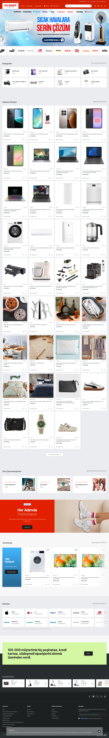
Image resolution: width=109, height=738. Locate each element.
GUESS (5, 437)
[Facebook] (89, 696)
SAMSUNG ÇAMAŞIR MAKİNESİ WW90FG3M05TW (37, 577)
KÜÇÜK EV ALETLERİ (70, 71)
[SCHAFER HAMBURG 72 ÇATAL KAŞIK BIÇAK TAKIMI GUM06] (94, 309)
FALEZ (31, 322)
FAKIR (5, 284)
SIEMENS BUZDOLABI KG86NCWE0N (65, 248)
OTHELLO (58, 360)
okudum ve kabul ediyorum (91, 718)
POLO (31, 437)
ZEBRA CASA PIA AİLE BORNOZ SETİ (91, 363)
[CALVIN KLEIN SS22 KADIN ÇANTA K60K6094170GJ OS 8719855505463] (68, 386)
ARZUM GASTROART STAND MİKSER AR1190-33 (41, 286)
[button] (2, 43)
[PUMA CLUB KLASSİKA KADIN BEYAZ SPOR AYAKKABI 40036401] (94, 386)
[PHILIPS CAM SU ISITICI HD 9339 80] (94, 232)
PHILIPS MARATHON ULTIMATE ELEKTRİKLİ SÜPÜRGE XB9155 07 (85, 681)
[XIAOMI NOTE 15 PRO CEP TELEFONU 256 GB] (68, 118)
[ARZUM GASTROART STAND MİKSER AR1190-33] (41, 270)
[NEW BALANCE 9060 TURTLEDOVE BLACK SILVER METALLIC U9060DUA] (68, 424)
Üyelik (29, 706)
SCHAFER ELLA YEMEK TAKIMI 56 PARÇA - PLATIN (13, 363)
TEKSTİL (67, 81)
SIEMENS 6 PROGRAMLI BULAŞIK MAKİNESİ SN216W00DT (92, 210)
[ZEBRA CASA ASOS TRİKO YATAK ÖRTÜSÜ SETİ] (41, 386)
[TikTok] (101, 696)
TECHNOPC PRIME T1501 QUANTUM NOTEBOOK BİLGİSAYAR (64, 171)
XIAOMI (5, 131)
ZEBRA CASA (32, 360)
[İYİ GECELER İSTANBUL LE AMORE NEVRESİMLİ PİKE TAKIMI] (15, 386)
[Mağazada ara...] (90, 6)
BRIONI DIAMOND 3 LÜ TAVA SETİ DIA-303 (66, 324)
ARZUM (31, 284)
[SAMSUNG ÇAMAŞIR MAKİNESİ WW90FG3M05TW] (37, 561)
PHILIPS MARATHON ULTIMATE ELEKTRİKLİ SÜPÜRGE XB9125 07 (38, 681)
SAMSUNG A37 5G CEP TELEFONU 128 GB (92, 134)
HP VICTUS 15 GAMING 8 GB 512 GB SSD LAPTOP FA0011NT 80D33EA (92, 171)
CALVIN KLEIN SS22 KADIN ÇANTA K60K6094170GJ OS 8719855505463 (65, 402)
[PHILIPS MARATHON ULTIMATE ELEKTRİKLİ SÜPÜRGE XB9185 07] (53, 683)
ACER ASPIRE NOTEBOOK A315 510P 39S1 (40, 171)
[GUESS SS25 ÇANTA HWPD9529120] (15, 424)
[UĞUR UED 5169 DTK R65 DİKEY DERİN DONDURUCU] (68, 194)
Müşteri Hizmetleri (57, 706)
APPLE (13, 612)
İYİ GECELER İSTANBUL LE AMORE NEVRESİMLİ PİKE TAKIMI (15, 402)
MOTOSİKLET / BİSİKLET (19, 81)
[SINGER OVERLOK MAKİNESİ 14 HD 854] (100, 683)
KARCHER (58, 284)
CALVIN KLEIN (58, 399)
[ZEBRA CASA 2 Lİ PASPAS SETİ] (41, 347)
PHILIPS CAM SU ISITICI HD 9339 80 (91, 248)
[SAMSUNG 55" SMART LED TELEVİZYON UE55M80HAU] (93, 561)
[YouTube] (105, 696)
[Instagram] (93, 696)
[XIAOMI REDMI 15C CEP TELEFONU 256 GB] (15, 118)
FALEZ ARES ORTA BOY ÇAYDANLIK (38, 324)
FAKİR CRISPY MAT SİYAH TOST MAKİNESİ (13, 286)
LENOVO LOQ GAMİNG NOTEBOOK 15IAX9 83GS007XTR (40, 210)
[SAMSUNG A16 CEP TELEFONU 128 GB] (41, 118)
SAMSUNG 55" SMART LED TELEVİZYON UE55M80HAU (90, 578)
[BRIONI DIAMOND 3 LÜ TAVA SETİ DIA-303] (68, 309)
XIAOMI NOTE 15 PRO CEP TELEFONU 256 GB (67, 134)
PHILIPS (83, 245)
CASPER (5, 207)
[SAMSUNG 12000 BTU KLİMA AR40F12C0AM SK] (41, 232)
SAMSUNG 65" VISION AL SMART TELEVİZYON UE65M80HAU (64, 578)
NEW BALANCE (59, 437)
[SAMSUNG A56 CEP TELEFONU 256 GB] (15, 155)
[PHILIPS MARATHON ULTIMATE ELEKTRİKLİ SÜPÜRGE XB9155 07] (76, 683)
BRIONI (57, 322)
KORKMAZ (5, 322)
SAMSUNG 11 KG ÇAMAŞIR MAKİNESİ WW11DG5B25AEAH (12, 248)
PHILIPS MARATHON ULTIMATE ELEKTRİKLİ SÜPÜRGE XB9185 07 (62, 681)
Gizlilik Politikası (88, 732)
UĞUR (57, 207)
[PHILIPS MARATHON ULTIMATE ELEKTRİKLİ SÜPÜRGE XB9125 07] (29, 683)
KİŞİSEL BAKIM (95, 81)
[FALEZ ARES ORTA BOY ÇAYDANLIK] (41, 309)
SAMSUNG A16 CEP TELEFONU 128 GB (39, 134)
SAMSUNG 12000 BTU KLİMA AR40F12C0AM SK (41, 248)
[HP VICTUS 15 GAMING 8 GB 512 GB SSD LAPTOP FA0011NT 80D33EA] (94, 155)
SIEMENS (84, 207)
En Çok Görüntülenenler (8, 676)
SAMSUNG (32, 131)
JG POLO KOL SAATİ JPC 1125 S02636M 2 (39, 440)
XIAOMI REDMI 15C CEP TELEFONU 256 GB (14, 134)
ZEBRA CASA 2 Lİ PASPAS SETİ (37, 363)
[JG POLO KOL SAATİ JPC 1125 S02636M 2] (41, 424)
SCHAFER (84, 322)
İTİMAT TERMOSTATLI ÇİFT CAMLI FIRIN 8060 (15, 681)
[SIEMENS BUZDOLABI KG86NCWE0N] (68, 232)
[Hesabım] (95, 6)
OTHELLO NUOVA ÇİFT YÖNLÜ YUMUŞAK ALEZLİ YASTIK (66, 363)
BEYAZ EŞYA (15, 71)
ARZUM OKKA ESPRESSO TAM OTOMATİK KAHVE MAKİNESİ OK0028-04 (92, 287)
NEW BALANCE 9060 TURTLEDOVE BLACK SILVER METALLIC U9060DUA (66, 440)
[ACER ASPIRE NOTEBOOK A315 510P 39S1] (41, 155)
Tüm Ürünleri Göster (53, 454)
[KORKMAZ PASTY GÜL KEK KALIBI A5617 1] (15, 309)
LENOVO (31, 207)
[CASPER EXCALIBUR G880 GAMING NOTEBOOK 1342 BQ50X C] (15, 194)
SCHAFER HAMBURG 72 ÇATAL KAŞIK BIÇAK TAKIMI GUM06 (93, 325)
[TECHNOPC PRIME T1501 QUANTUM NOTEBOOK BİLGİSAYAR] (68, 155)
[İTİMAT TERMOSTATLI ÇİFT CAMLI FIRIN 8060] (6, 683)
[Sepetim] (105, 5)
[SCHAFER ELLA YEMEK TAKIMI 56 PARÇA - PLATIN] (15, 347)
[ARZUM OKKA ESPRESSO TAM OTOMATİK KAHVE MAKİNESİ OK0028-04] (94, 270)
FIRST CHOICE (6, 399)
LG (35, 612)
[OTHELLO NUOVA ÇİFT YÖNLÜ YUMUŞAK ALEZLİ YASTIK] (68, 347)
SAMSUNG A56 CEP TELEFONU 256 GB (13, 171)
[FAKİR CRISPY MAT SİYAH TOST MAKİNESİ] (15, 270)
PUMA (83, 399)
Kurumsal (5, 706)
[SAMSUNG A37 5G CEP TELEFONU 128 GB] (94, 118)
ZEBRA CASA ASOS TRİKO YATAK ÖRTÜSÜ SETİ (41, 401)
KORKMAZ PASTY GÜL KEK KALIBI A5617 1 (13, 324)
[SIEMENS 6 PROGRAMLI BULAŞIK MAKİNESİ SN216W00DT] (94, 194)
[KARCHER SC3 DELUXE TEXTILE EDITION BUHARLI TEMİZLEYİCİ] (68, 270)
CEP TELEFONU (43, 71)
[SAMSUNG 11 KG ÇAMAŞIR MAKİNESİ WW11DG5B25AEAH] (15, 232)
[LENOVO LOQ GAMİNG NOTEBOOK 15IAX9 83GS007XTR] (41, 194)
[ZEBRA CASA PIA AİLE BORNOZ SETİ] (94, 347)
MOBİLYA (41, 81)
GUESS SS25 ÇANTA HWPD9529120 (12, 440)
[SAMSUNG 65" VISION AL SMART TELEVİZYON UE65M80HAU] (65, 561)
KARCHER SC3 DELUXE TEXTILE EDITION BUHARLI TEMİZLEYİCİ (65, 287)
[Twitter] (97, 696)
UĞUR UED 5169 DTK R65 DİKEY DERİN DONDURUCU (65, 210)
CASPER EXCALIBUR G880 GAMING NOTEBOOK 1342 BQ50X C (12, 210)
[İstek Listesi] (98, 6)
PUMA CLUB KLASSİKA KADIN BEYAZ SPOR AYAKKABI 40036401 (92, 402)
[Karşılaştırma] (101, 6)
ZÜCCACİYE (94, 71)
